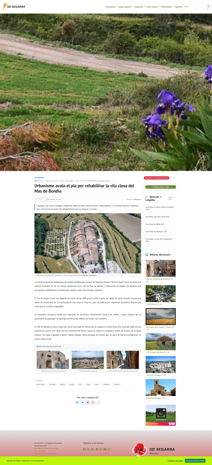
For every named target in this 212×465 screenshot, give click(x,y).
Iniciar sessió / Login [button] (161, 187)
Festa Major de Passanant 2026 (156, 232)
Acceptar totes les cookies (195, 461)
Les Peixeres (154, 304)
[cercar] (208, 6)
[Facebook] (77, 402)
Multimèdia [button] (166, 6)
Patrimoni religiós (157, 398)
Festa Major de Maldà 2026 (155, 224)
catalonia (117, 384)
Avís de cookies (40, 451)
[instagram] (101, 449)
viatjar (96, 384)
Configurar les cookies (175, 461)
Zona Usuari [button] (152, 6)
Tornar (40, 199)
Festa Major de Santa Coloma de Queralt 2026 (159, 208)
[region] (106, 460)
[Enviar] (98, 402)
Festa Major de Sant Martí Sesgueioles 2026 (159, 240)
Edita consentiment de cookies (45, 454)
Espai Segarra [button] (125, 6)
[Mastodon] (88, 402)
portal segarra (40, 384)
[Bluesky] (82, 402)
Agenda (178, 6)
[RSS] (109, 449)
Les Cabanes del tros (158, 352)
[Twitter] (93, 402)
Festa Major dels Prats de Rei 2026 (157, 217)
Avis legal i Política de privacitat (46, 448)
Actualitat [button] (110, 6)
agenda (62, 384)
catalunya (106, 384)
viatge (88, 384)
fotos (80, 384)
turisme (71, 384)
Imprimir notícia (55, 199)
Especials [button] (139, 6)
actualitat (52, 384)
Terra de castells (156, 375)
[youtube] (105, 449)
